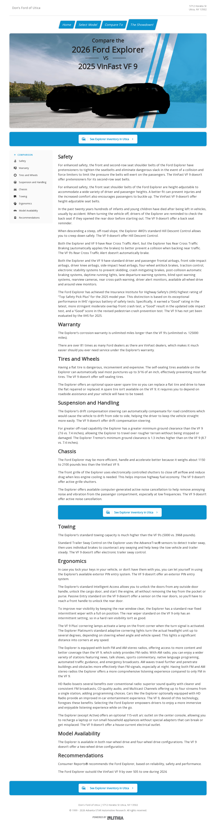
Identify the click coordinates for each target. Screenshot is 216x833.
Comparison (25, 154)
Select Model (88, 25)
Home (67, 25)
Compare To (114, 25)
